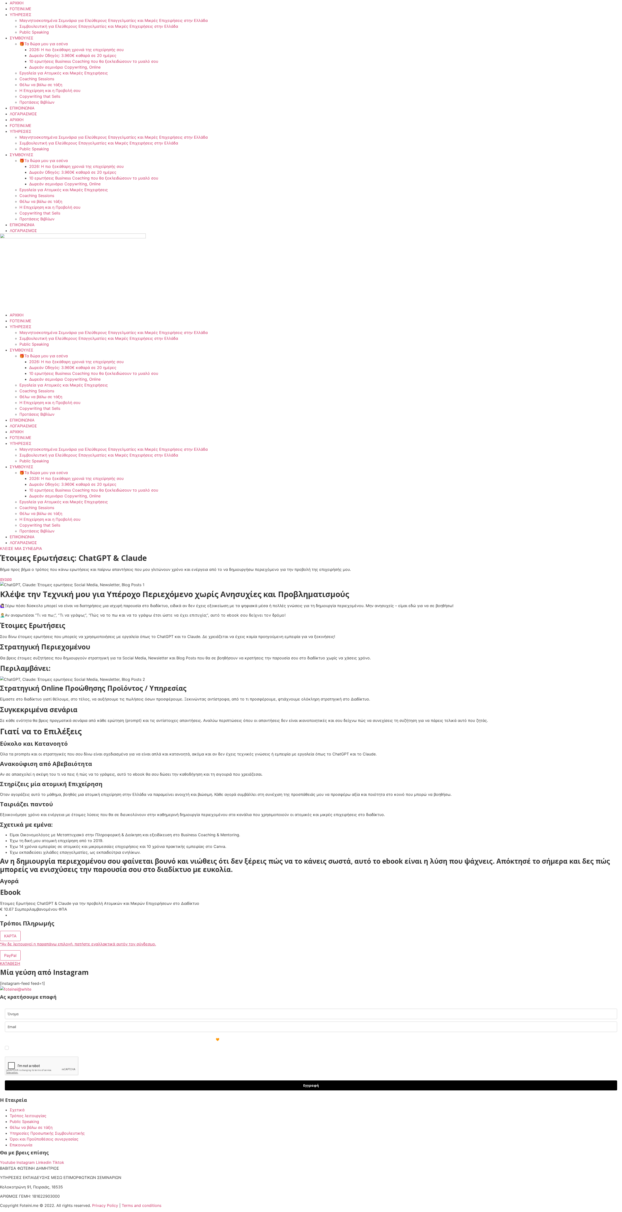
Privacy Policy (105, 1205)
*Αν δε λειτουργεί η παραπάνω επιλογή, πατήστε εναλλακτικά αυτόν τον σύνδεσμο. (78, 944)
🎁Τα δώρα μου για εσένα (43, 43)
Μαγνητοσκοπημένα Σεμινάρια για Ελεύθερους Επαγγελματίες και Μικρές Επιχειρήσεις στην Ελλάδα (113, 20)
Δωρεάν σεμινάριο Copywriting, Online (65, 67)
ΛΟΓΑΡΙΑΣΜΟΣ (23, 113)
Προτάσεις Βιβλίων (36, 102)
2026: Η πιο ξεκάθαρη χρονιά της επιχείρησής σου (76, 49)
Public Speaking (34, 32)
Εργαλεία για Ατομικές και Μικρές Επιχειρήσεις (63, 73)
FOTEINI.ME (20, 8)
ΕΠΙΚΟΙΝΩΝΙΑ (22, 108)
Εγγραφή (311, 1085)
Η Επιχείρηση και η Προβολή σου (49, 90)
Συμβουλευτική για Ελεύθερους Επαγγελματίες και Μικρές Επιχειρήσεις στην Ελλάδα (98, 26)
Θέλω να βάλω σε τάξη (40, 84)
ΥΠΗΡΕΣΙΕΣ (20, 14)
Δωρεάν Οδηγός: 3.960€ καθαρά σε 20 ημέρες (72, 55)
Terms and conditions (141, 1205)
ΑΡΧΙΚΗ (17, 2)
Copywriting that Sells (39, 96)
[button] (10, 936)
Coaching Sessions (36, 78)
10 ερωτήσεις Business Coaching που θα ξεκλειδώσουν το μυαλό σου (93, 61)
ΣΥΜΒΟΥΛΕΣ (21, 38)
